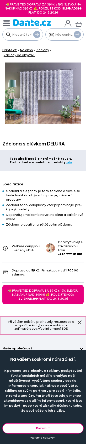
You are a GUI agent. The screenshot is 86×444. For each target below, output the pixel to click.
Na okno (26, 50)
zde (69, 162)
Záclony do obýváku (19, 55)
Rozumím (43, 428)
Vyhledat (36, 34)
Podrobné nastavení (43, 437)
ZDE (64, 329)
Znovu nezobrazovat (79, 322)
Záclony (42, 50)
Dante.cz (9, 50)
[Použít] (77, 34)
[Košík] (79, 23)
